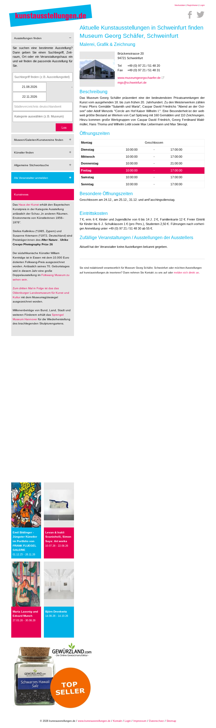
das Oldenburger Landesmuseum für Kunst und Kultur (41, 293)
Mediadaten (180, 5)
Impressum (140, 721)
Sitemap (171, 721)
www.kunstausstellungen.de (94, 721)
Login (202, 5)
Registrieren (192, 5)
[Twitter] (201, 15)
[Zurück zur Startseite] (50, 26)
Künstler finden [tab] (24, 152)
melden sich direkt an (186, 272)
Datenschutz (156, 721)
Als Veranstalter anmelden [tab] (31, 177)
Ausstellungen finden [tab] (28, 38)
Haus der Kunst (29, 204)
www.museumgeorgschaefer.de (139, 77)
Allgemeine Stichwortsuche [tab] (31, 165)
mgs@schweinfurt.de (132, 82)
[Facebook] (190, 15)
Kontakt (117, 721)
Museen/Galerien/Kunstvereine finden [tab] (38, 139)
